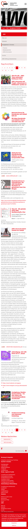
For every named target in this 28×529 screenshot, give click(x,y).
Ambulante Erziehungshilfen (7, 480)
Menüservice (4, 498)
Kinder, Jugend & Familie (7, 472)
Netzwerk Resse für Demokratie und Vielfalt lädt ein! (19, 114)
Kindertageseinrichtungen (7, 476)
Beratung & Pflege (5, 499)
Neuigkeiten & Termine (10, 44)
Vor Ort (4, 55)
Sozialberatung (4, 470)
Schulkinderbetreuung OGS (7, 477)
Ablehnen (14, 525)
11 (2, 70)
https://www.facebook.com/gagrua (12, 383)
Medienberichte (7, 50)
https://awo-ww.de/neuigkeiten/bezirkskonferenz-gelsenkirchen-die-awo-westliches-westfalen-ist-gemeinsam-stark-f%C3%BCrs (13, 202)
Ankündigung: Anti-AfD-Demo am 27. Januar (19, 352)
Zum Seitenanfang (20, 451)
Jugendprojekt (4, 465)
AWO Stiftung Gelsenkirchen (9, 59)
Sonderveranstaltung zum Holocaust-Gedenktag (18, 414)
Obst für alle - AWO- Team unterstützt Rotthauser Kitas (18, 77)
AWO (7, 28)
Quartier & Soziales (6, 461)
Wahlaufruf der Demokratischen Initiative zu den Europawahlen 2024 (18, 155)
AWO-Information (7, 52)
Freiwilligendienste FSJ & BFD (7, 482)
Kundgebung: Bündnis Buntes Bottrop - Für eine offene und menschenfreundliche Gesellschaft (19, 395)
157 (12, 70)
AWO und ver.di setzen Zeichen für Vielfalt (19, 229)
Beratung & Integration (7, 457)
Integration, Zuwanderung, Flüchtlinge (9, 460)
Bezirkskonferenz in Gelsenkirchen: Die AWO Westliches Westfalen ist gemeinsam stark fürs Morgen (19, 185)
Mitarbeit (4, 41)
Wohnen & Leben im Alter (6, 496)
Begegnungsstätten (5, 467)
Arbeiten (3, 489)
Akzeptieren (14, 523)
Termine (5, 48)
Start (4, 28)
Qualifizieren (4, 488)
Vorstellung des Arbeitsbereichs (8, 474)
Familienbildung (4, 491)
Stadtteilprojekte (4, 464)
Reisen (2, 501)
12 (5, 70)
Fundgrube (3, 468)
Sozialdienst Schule (5, 479)
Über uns (4, 38)
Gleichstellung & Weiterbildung (9, 483)
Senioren (3, 494)
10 (24, 67)
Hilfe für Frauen (4, 492)
